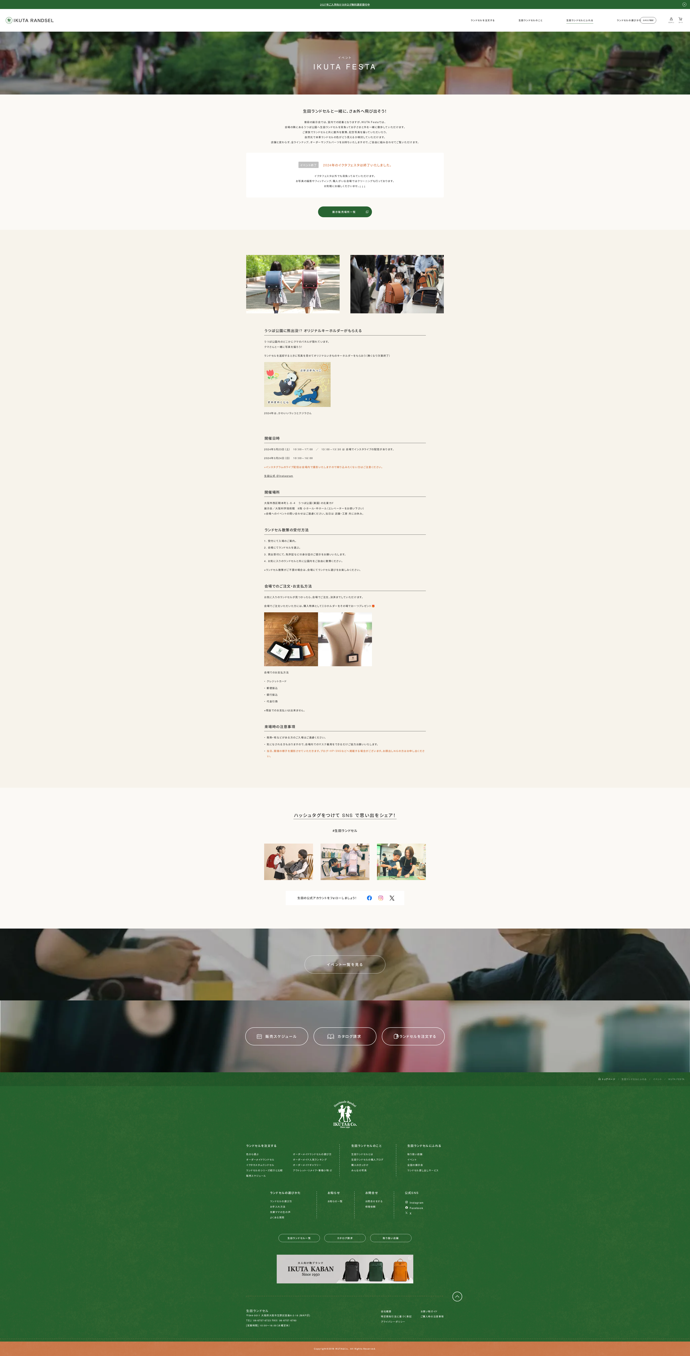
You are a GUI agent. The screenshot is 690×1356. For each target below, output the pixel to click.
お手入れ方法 (278, 1206)
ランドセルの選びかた (629, 20)
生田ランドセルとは (362, 1154)
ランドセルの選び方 (281, 1201)
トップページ (608, 1079)
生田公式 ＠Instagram (278, 476)
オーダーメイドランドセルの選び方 (312, 1154)
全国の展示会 (415, 1165)
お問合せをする (374, 1201)
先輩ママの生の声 (280, 1212)
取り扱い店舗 (415, 1154)
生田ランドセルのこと (531, 20)
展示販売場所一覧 (344, 212)
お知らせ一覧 (335, 1201)
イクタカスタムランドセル (260, 1165)
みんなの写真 (359, 1170)
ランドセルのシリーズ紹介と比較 (264, 1170)
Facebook (416, 1208)
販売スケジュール (281, 1036)
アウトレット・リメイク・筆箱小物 (311, 1170)
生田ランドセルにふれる (580, 20)
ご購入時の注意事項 (432, 1316)
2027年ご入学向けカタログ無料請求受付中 (345, 4)
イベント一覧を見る (345, 964)
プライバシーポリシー (393, 1321)
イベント (657, 1079)
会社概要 (386, 1311)
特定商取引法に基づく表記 (396, 1316)
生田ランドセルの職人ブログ (367, 1159)
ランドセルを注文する (483, 20)
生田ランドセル (30, 20)
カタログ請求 (648, 20)
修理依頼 (370, 1206)
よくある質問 (277, 1217)
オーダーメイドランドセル (260, 1159)
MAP (303, 1315)
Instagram (417, 1202)
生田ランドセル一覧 (299, 1238)
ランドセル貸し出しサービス (423, 1170)
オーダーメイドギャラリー (307, 1165)
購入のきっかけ (360, 1165)
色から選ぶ (252, 1154)
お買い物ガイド (429, 1311)
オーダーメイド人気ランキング (310, 1159)
